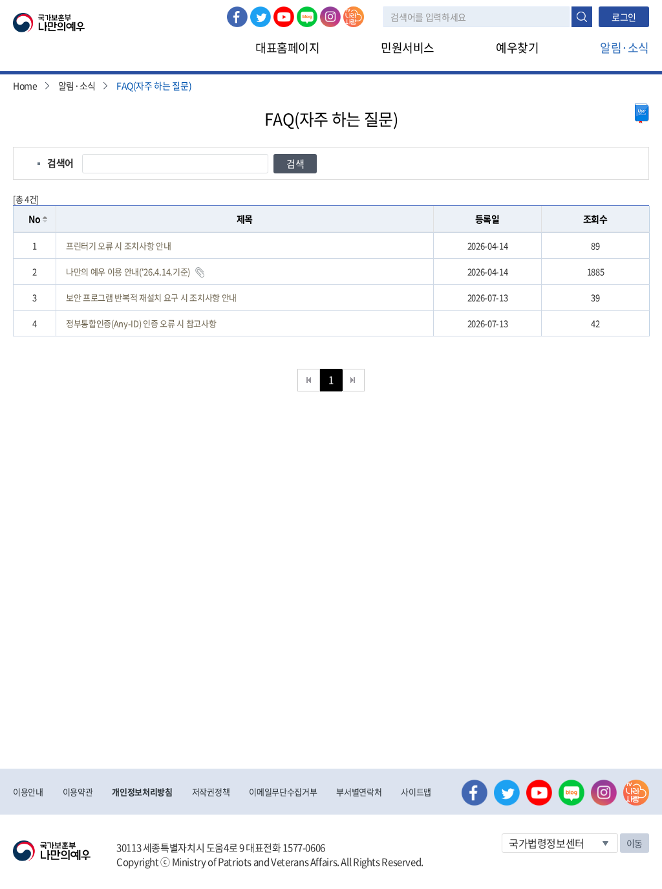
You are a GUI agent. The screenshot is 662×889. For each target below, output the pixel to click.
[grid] (331, 284)
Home (25, 85)
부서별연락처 (358, 791)
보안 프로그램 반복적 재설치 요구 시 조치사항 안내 (151, 297)
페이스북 (237, 16)
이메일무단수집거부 (283, 791)
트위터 (260, 16)
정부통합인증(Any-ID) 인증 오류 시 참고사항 (141, 323)
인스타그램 (330, 16)
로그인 (624, 16)
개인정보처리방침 (142, 791)
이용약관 (78, 791)
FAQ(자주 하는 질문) (153, 85)
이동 (634, 843)
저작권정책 (211, 791)
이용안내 (28, 791)
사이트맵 (416, 791)
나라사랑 (353, 16)
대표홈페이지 (287, 47)
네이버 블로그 (307, 16)
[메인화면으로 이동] (49, 21)
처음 (308, 380)
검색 (581, 16)
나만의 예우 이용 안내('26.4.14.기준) (128, 271)
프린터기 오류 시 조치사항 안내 (118, 245)
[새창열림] (642, 114)
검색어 (60, 163)
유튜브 (283, 16)
